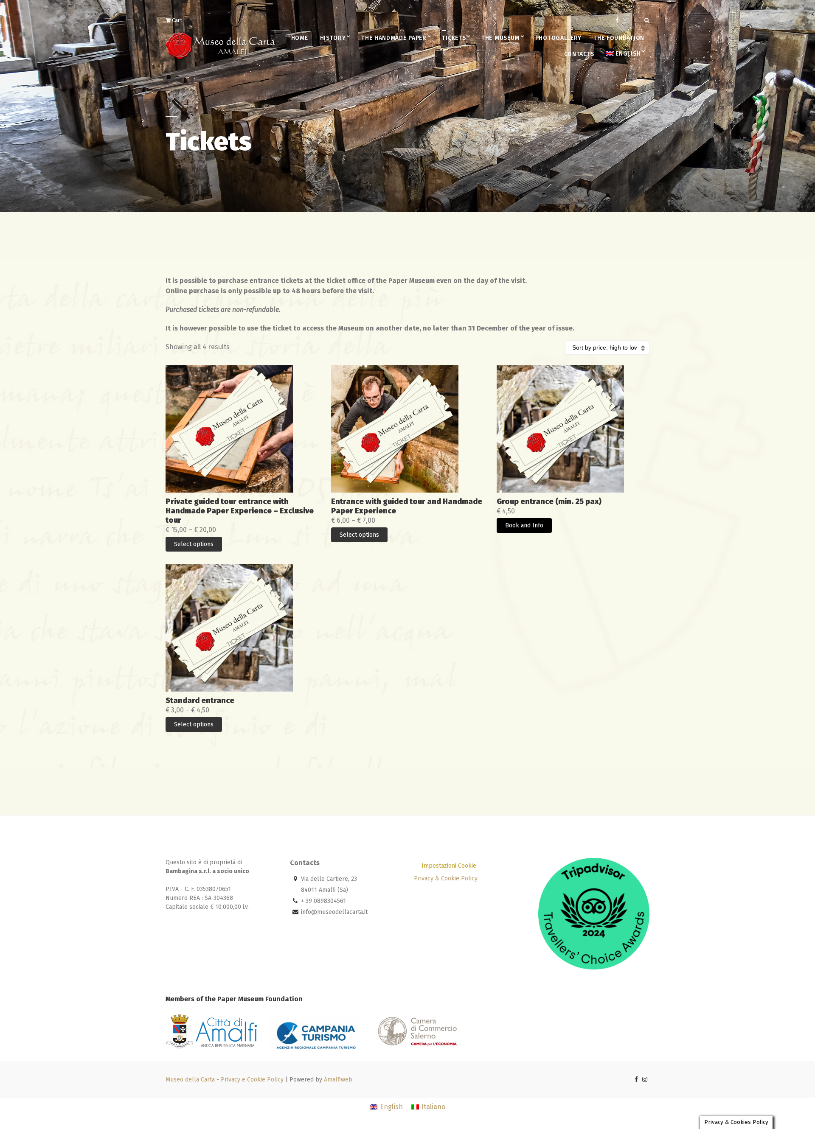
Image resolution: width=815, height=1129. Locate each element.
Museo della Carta (190, 1079)
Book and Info (524, 525)
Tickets (454, 38)
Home (299, 38)
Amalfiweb (338, 1079)
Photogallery (558, 38)
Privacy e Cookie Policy (252, 1079)
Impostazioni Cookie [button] (449, 865)
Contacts (579, 54)
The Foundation (618, 38)
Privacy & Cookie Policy (446, 878)
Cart (176, 20)
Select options (194, 544)
